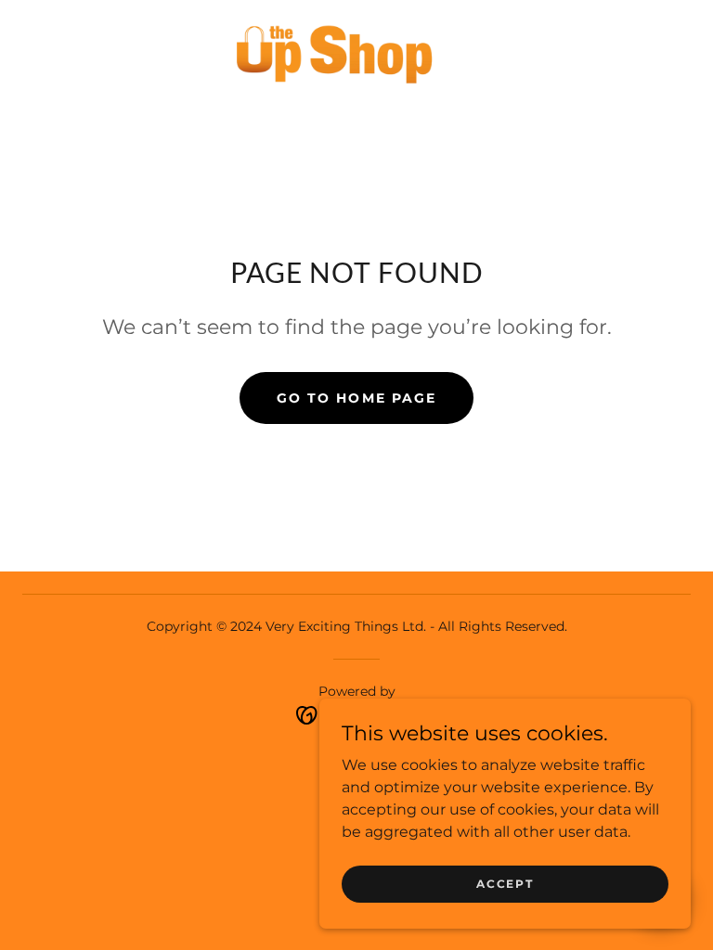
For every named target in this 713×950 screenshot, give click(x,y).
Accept (504, 884)
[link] (334, 52)
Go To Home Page (356, 398)
